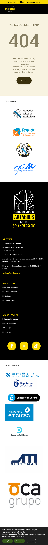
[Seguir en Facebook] (11, 346)
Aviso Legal (6, 328)
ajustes (21, 536)
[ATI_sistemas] (24, 473)
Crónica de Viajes (8, 300)
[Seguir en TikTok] (36, 346)
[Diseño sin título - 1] (24, 508)
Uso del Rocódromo (9, 292)
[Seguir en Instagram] (24, 346)
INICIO (24, 80)
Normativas (6, 332)
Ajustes (31, 541)
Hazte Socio (6, 296)
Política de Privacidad (10, 319)
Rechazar (19, 541)
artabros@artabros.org (11, 273)
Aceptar (7, 541)
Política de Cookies (9, 323)
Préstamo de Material (10, 287)
